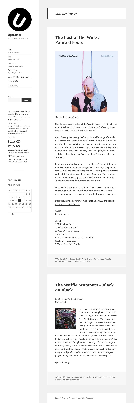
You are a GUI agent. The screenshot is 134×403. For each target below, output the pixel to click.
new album (26, 126)
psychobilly (20, 134)
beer (22, 111)
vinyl (25, 162)
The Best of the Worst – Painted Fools (78, 39)
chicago (17, 114)
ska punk (16, 156)
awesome (17, 112)
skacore (58, 379)
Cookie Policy (13, 85)
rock (26, 150)
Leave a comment (83, 261)
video (20, 161)
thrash (24, 159)
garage (21, 117)
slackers (10, 159)
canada (11, 114)
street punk (17, 159)
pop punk (23, 131)
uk (16, 162)
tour (9, 162)
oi (27, 128)
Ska (13, 57)
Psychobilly (16, 71)
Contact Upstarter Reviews (18, 77)
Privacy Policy (13, 81)
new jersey (99, 259)
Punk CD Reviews (14, 143)
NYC (21, 128)
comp (22, 114)
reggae (20, 150)
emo (26, 114)
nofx (17, 128)
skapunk (23, 156)
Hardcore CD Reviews (15, 121)
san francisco (19, 153)
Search (11, 97)
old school (12, 131)
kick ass (10, 126)
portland (11, 134)
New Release (11, 128)
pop (18, 131)
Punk (14, 51)
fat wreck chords (13, 117)
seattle (26, 153)
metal (16, 126)
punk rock (12, 149)
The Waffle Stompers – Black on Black (84, 287)
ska (10, 156)
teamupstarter (79, 377)
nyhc (24, 128)
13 (20, 200)
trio (13, 162)
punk (11, 137)
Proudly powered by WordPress (81, 398)
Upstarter (14, 35)
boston (27, 111)
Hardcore (15, 64)
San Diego (11, 153)
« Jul (12, 214)
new (21, 126)
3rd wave (10, 111)
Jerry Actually (75, 259)
